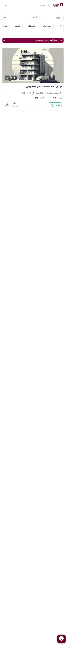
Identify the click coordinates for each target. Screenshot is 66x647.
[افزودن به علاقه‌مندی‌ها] (7, 78)
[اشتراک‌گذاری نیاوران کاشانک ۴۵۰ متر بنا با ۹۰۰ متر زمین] (14, 78)
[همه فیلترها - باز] (58, 26)
